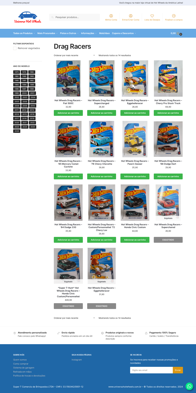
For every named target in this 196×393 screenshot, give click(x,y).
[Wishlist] (78, 64)
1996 (17, 89)
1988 (24, 76)
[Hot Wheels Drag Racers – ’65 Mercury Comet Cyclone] (68, 139)
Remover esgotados (29, 48)
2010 (33, 106)
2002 (17, 97)
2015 (24, 114)
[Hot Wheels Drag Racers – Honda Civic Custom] (134, 202)
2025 (33, 127)
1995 (32, 85)
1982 (17, 76)
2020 (17, 123)
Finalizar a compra (174, 19)
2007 (33, 101)
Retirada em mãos (22, 371)
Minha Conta (111, 19)
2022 (32, 123)
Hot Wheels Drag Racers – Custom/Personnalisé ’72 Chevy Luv (101, 227)
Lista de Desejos (152, 19)
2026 (17, 131)
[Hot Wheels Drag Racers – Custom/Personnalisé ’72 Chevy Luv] (101, 202)
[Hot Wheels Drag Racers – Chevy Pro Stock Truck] (168, 78)
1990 (17, 80)
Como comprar (20, 363)
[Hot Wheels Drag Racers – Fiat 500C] (68, 78)
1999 (17, 93)
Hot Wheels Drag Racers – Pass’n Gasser (135, 162)
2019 (32, 118)
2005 (17, 101)
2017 (17, 118)
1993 (17, 85)
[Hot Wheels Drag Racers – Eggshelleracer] (134, 78)
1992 (32, 80)
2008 (17, 106)
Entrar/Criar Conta (130, 19)
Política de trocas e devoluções (29, 375)
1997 (24, 89)
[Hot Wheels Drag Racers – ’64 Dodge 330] (68, 202)
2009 (25, 106)
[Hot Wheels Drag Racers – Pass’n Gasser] (134, 139)
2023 (17, 127)
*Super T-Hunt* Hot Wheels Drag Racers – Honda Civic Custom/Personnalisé (68, 292)
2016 (32, 114)
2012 (24, 110)
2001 (32, 93)
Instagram (77, 359)
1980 (32, 72)
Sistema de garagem (23, 367)
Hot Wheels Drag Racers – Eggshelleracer (135, 102)
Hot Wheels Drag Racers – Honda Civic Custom (135, 226)
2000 (24, 93)
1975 (17, 72)
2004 (33, 97)
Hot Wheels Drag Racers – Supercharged (101, 102)
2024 (25, 127)
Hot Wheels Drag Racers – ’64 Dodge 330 (68, 226)
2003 (25, 97)
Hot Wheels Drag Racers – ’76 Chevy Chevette (101, 162)
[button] (177, 33)
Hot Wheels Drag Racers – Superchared (168, 226)
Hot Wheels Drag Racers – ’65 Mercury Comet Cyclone (68, 164)
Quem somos (20, 359)
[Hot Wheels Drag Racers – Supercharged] (101, 78)
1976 (24, 72)
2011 (17, 110)
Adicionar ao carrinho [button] (68, 113)
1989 (32, 76)
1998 (32, 89)
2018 (24, 118)
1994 (24, 85)
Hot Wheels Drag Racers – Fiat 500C (68, 102)
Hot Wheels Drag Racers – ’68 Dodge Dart (168, 162)
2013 (32, 110)
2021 (25, 123)
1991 (24, 80)
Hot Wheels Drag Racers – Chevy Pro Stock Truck (168, 102)
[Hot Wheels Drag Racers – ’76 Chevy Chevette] (101, 139)
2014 (17, 114)
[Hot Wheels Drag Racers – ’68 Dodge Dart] (168, 139)
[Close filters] (43, 44)
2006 (25, 101)
